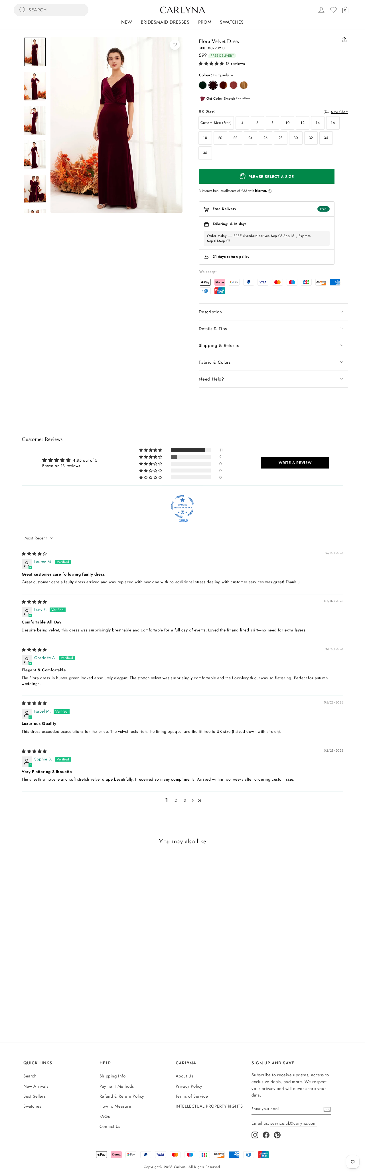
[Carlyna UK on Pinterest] (277, 1134)
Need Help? (211, 379)
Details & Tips (213, 329)
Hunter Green (203, 85)
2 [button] (176, 800)
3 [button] (185, 800)
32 (311, 137)
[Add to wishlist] (175, 45)
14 (318, 122)
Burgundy (213, 85)
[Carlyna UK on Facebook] (266, 1134)
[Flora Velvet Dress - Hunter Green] (21, 982)
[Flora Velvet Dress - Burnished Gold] (62, 982)
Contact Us (110, 1126)
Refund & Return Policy (122, 1096)
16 (333, 122)
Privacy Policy (189, 1086)
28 (281, 137)
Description (210, 312)
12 (303, 122)
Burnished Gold (244, 85)
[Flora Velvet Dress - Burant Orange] (41, 982)
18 (205, 137)
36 (205, 153)
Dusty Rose (234, 85)
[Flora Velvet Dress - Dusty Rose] (52, 982)
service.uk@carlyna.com (293, 1123)
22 (235, 137)
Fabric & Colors (215, 362)
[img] (34, 554)
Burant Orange (223, 85)
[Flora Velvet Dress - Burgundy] (31, 982)
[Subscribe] (327, 1109)
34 (326, 137)
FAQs (105, 1116)
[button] (211, 64)
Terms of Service (192, 1096)
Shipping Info (113, 1076)
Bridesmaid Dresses (165, 22)
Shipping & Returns (219, 345)
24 (250, 137)
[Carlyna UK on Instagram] (255, 1134)
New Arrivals (35, 1086)
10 (287, 122)
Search (30, 1076)
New (126, 22)
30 (296, 137)
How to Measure (115, 1106)
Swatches (232, 22)
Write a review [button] (295, 462)
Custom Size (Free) (216, 122)
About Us (184, 1076)
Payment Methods (117, 1086)
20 (220, 137)
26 (265, 137)
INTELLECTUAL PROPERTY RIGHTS (209, 1106)
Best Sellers (34, 1096)
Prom (204, 22)
